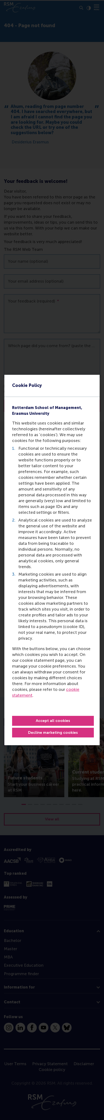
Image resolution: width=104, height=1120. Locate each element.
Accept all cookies (53, 720)
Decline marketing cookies (53, 732)
